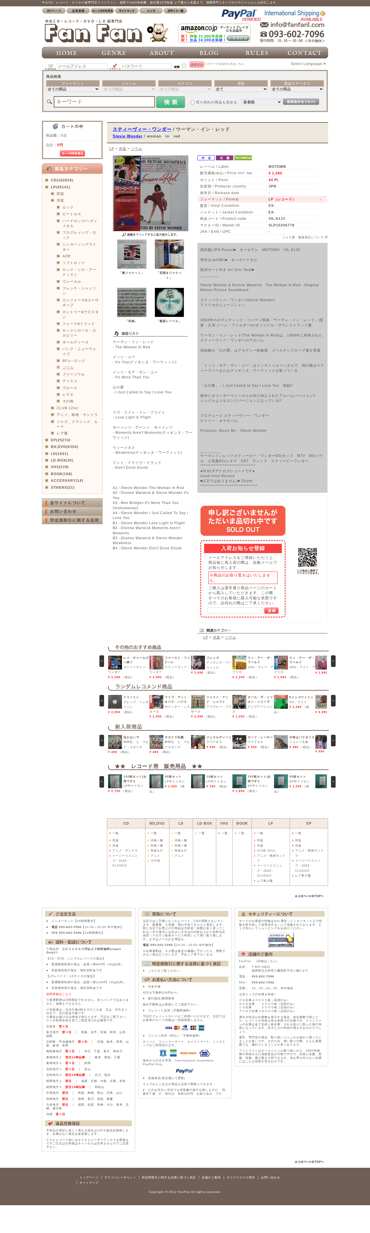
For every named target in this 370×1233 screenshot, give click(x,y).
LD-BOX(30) (62, 460)
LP (111, 148)
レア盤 (62, 433)
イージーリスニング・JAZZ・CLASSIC (125, 860)
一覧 (115, 833)
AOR (66, 256)
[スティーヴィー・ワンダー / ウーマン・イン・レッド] (132, 267)
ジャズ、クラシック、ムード (77, 424)
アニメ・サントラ (125, 850)
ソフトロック (73, 263)
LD (181, 823)
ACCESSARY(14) (67, 480)
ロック (68, 207)
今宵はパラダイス (302, 737)
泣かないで (131, 737)
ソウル (68, 367)
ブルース (69, 388)
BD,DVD (157, 823)
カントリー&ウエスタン (80, 314)
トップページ (89, 1177)
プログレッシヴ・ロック (79, 234)
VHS (224, 823)
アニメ (155, 855)
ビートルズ (71, 214)
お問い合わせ (270, 1177)
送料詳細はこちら (59, 994)
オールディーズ (75, 342)
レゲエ (68, 394)
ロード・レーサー (260, 737)
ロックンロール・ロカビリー (79, 332)
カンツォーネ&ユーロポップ (80, 302)
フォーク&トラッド (78, 324)
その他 (68, 401)
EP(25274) (61, 440)
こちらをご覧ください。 (165, 970)
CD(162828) (62, 180)
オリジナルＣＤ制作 (241, 1177)
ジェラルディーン (219, 737)
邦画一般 (157, 845)
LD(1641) (59, 453)
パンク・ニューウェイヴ (79, 351)
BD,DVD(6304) (64, 447)
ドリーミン (131, 697)
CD (126, 823)
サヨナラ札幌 (174, 737)
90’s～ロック (73, 360)
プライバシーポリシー (120, 1177)
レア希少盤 (265, 880)
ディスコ (69, 381)
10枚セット (214, 776)
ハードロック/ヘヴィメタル (79, 223)
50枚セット (173, 776)
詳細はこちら (267, 961)
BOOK (242, 823)
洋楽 (60, 200)
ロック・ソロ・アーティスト (79, 272)
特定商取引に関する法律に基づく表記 (169, 1177)
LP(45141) (60, 187)
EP (309, 823)
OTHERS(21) (63, 487)
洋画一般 (157, 840)
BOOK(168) (61, 474)
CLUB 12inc (68, 408)
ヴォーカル (71, 281)
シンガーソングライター (79, 246)
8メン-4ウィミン (301, 697)
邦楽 (60, 194)
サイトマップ (89, 1182)
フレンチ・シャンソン (79, 290)
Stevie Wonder (128, 136)
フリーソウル (73, 374)
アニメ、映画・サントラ (77, 414)
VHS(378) (60, 467)
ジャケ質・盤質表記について (303, 237)
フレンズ (212, 657)
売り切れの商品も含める (216, 102)
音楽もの (157, 850)
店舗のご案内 (211, 1177)
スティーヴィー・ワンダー (142, 129)
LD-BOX (204, 823)
